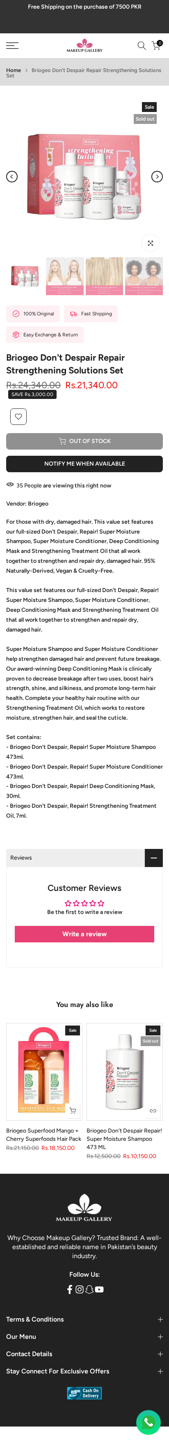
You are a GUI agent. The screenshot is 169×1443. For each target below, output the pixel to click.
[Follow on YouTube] (99, 1289)
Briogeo (38, 503)
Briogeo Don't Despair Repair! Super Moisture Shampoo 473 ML (124, 1139)
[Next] (157, 176)
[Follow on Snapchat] (89, 1289)
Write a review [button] (84, 934)
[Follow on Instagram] (79, 1289)
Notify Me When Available (84, 463)
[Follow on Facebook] (69, 1289)
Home (13, 70)
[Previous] (12, 176)
